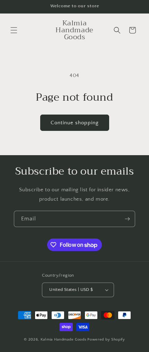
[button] (13, 30)
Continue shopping (75, 123)
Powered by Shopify (106, 339)
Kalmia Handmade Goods (64, 339)
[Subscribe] (127, 219)
